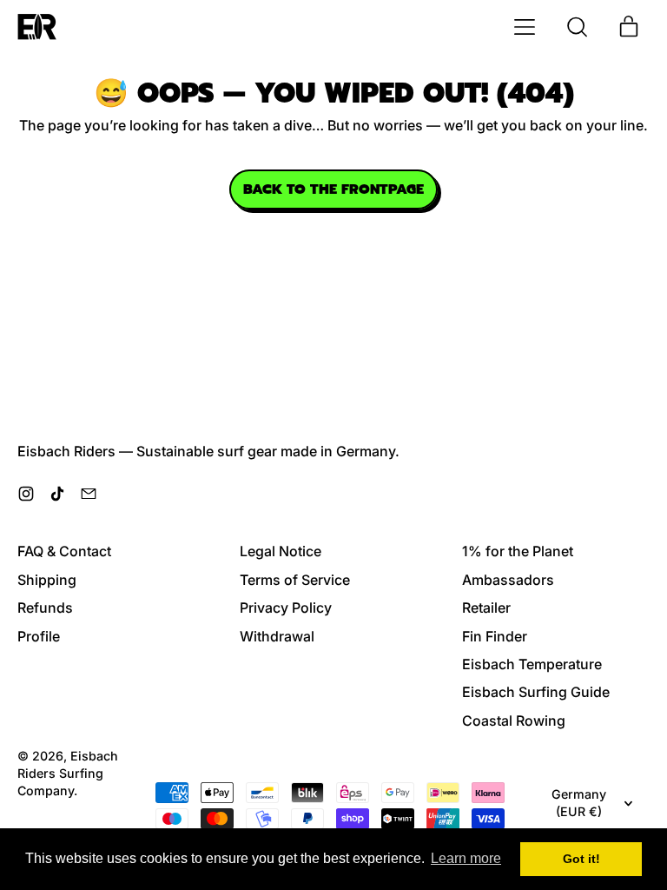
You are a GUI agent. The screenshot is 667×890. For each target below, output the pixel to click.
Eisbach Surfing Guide (536, 692)
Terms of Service (295, 579)
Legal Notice (280, 551)
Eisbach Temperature (532, 664)
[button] (577, 27)
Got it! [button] (581, 859)
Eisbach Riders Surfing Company (67, 773)
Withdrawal (277, 636)
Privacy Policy (286, 607)
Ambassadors (508, 579)
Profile (38, 636)
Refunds (45, 607)
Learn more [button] (466, 858)
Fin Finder (494, 636)
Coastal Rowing (513, 720)
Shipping (46, 579)
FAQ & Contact (64, 551)
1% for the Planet (517, 551)
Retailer (486, 607)
